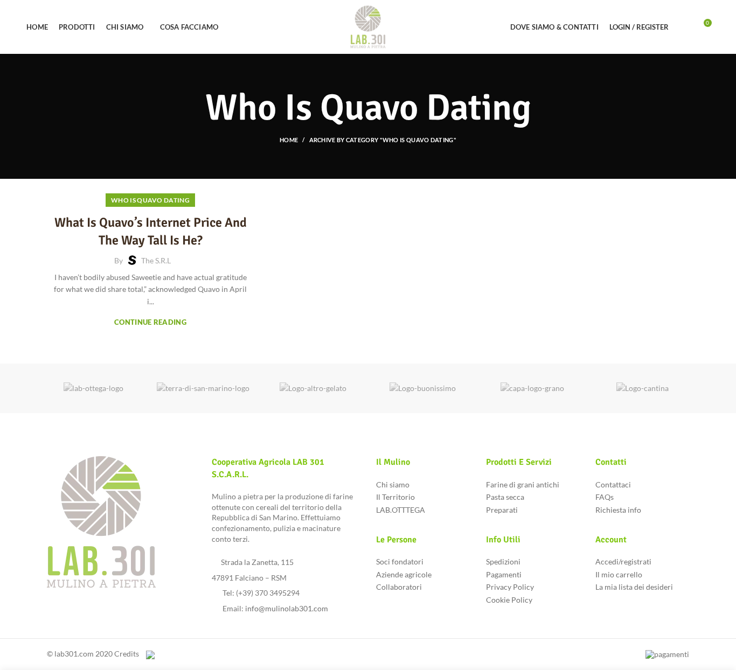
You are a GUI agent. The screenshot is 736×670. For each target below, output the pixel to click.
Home (289, 139)
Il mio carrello (618, 574)
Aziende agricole (404, 574)
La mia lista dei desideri (634, 586)
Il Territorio (395, 496)
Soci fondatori (399, 561)
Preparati (502, 509)
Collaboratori (399, 586)
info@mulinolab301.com (286, 608)
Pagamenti (504, 574)
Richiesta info (618, 509)
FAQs (604, 496)
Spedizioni (503, 561)
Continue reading (150, 322)
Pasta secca (505, 496)
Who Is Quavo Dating (150, 200)
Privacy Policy (510, 586)
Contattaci (613, 484)
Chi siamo (392, 484)
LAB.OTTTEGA (400, 509)
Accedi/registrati (623, 561)
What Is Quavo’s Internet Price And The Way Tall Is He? (150, 231)
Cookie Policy (509, 599)
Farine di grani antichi (522, 484)
